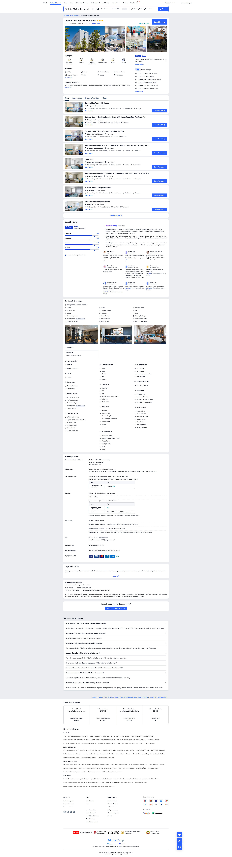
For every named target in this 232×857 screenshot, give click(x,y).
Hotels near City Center (110, 768)
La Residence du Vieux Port (89, 743)
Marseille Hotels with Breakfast (105, 754)
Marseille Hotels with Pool (157, 754)
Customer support (68, 801)
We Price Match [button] (145, 23)
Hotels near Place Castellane (156, 764)
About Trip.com (90, 801)
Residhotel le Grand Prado (102, 736)
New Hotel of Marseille (117, 736)
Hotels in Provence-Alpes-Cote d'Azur (125, 697)
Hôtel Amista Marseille (141, 782)
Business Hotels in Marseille (123, 754)
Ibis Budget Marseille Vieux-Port (126, 739)
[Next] (166, 334)
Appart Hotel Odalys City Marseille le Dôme (75, 786)
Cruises (125, 3)
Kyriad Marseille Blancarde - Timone (94, 782)
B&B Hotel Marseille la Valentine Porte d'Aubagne (119, 782)
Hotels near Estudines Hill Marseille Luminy (91, 768)
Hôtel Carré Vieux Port (69, 739)
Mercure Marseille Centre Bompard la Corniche (76, 779)
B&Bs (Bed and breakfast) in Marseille (74, 750)
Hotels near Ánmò (141, 768)
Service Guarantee (68, 804)
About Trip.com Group (92, 822)
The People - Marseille (153, 739)
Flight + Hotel (95, 3)
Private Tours (116, 3)
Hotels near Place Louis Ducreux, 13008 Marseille (77, 764)
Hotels (100, 697)
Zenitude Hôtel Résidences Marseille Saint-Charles (139, 736)
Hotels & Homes (55, 3)
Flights (45, 3)
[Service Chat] (179, 847)
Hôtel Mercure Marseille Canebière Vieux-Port (101, 786)
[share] (179, 841)
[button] (144, 3)
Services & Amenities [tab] (92, 98)
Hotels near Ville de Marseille (127, 768)
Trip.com (94, 697)
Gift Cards (106, 3)
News (87, 804)
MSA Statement (90, 819)
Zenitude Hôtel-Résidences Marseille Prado (126, 779)
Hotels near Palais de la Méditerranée (112, 772)
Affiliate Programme (113, 807)
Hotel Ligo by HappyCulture (147, 743)
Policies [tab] (104, 98)
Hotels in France (108, 697)
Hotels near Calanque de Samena (90, 772)
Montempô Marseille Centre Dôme (73, 782)
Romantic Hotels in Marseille (71, 757)
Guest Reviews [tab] (77, 98)
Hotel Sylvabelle (140, 739)
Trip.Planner (134, 3)
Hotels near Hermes (153, 768)
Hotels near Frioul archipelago (71, 772)
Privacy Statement (91, 813)
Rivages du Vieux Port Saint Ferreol (149, 779)
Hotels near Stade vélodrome (119, 764)
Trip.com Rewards (113, 804)
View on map (139, 91)
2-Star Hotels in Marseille (93, 750)
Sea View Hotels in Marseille (89, 757)
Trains (66, 3)
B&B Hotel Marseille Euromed (71, 743)
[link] (170, 3)
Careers (88, 807)
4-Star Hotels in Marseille (109, 750)
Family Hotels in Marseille (142, 750)
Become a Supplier (113, 813)
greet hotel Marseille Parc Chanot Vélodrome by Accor (78, 736)
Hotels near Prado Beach (70, 768)
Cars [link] (71, 3)
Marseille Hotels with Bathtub (125, 750)
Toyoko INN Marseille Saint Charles (105, 739)
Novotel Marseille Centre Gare (130, 743)
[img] (85, 39)
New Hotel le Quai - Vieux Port (86, 739)
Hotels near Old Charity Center (100, 764)
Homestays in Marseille (89, 754)
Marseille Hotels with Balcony (106, 757)
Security (110, 816)
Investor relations (112, 801)
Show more (68, 87)
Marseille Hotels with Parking (141, 754)
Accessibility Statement (92, 816)
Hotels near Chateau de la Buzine (138, 764)
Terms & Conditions (91, 810)
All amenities (68, 77)
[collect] (179, 834)
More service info (68, 807)
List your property (113, 810)
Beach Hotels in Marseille (158, 750)
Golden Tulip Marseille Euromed (80, 20)
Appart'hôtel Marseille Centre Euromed (109, 743)
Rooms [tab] (67, 98)
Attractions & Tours (82, 3)
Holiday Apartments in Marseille (72, 754)
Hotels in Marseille (142, 697)
